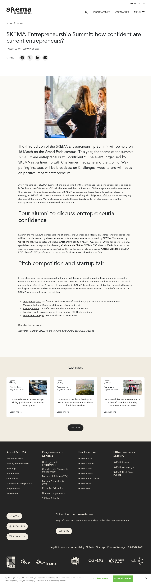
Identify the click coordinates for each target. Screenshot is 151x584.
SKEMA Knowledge (123, 467)
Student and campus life (19, 483)
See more (75, 427)
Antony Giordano (110, 248)
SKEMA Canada (86, 463)
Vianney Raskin (31, 308)
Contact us (19, 536)
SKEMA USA (84, 488)
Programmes (101, 12)
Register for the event (30, 325)
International (12, 473)
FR (135, 3)
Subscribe (64, 531)
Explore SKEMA (14, 458)
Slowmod (90, 248)
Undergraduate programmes (50, 463)
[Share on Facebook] (22, 58)
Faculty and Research (17, 463)
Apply (16, 516)
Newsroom (12, 493)
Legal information (59, 547)
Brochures (19, 526)
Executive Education (52, 488)
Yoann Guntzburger (33, 315)
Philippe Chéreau (42, 191)
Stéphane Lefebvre (101, 195)
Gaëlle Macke (25, 241)
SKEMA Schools (50, 498)
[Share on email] (45, 58)
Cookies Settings (101, 578)
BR (139, 3)
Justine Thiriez (64, 248)
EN (131, 3)
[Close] (146, 578)
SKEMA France (85, 473)
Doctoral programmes (53, 493)
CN (143, 3)
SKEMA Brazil (85, 458)
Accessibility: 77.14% (82, 547)
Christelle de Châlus (72, 245)
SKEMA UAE (84, 483)
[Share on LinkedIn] (38, 58)
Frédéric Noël (30, 312)
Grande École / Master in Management (55, 470)
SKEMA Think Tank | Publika (123, 473)
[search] (86, 12)
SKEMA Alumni (121, 462)
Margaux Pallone (32, 305)
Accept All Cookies (122, 578)
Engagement (13, 488)
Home (9, 23)
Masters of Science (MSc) (55, 476)
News (20, 23)
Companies (122, 12)
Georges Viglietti (32, 301)
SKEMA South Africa (88, 478)
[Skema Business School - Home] (19, 11)
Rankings (11, 468)
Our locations (87, 452)
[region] (75, 579)
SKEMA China (85, 468)
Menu (137, 12)
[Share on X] (30, 58)
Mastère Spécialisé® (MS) (53, 482)
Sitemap (100, 547)
